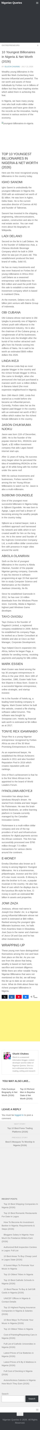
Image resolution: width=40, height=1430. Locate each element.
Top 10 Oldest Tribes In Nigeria (18, 1274)
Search (5, 1394)
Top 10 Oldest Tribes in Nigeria (18, 1329)
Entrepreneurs (11, 45)
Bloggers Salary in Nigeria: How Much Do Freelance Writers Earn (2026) (18, 1238)
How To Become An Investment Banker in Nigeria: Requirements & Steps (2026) (18, 1225)
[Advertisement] (20, 21)
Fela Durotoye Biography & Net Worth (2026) (9, 1092)
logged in (19, 1115)
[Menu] (37, 3)
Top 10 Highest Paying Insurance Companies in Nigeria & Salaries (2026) (18, 1310)
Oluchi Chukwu (12, 67)
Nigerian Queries (11, 2)
